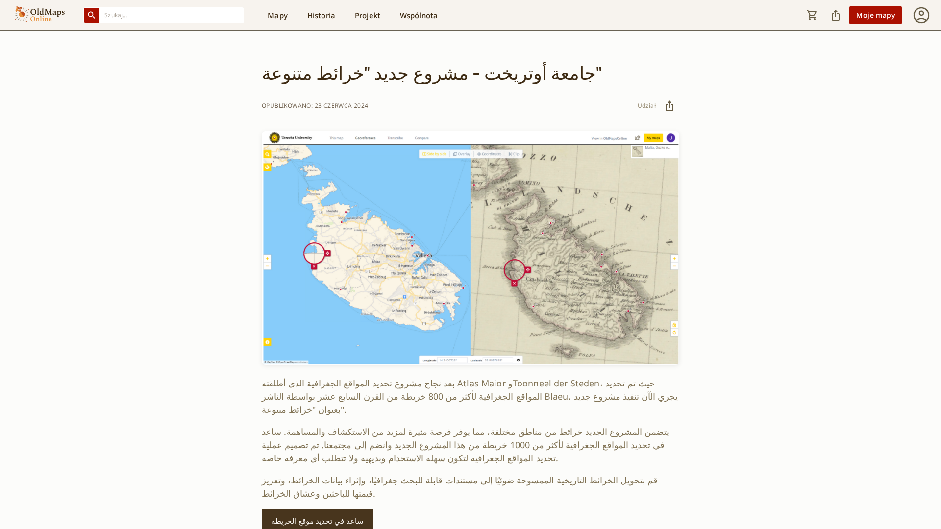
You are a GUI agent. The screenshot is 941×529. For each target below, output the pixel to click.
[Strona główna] (40, 15)
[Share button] (835, 15)
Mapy (278, 15)
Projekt (367, 15)
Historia (321, 15)
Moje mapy (875, 15)
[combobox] (172, 15)
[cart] (812, 15)
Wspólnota (419, 15)
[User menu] (921, 15)
